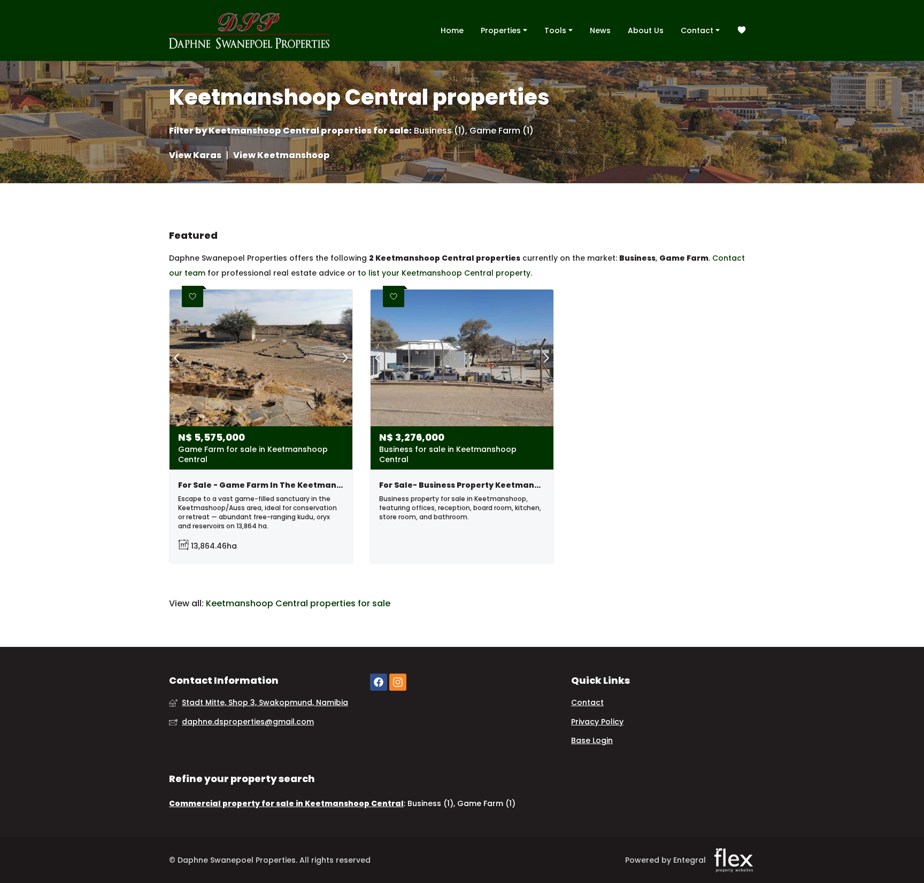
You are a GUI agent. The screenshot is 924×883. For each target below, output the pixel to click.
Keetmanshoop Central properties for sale (309, 131)
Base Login (592, 741)
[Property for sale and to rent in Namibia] (249, 30)
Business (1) (439, 131)
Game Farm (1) (501, 131)
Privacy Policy (597, 722)
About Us (646, 30)
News (600, 30)
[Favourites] (741, 31)
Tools (556, 30)
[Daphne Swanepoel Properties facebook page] (378, 682)
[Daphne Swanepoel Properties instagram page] (397, 682)
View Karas (195, 155)
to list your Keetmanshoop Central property (444, 273)
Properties (502, 30)
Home (452, 30)
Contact (698, 30)
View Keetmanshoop (281, 155)
